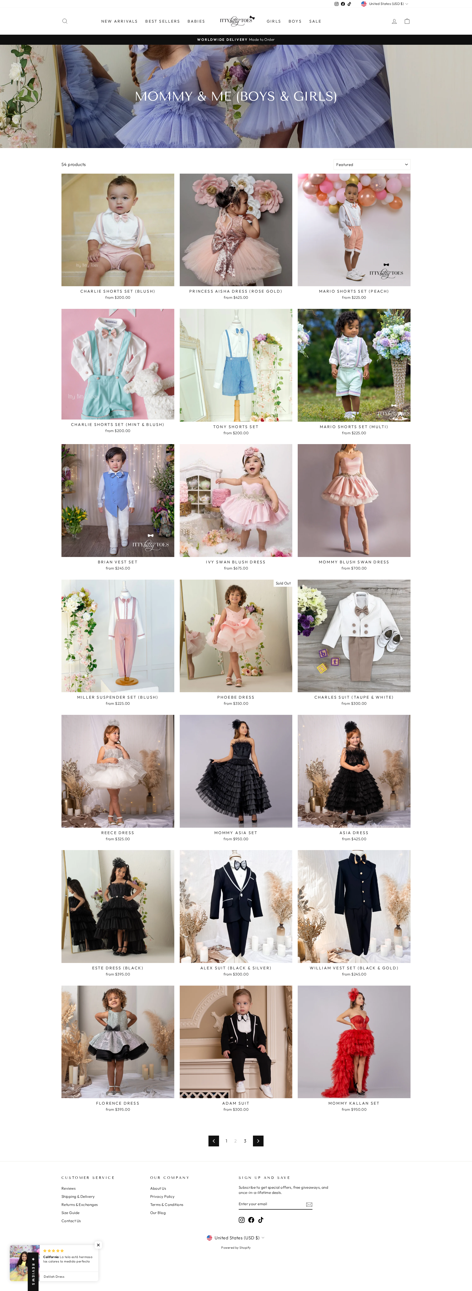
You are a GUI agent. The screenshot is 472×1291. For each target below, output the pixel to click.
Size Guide (70, 1212)
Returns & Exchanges (79, 1204)
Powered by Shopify (236, 1247)
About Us (158, 1188)
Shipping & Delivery (78, 1196)
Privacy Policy (162, 1196)
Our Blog (158, 1212)
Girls (274, 21)
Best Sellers (162, 21)
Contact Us (71, 1220)
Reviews (68, 1188)
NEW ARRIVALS (119, 21)
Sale (315, 21)
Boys (295, 21)
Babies (196, 21)
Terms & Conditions (166, 1204)
